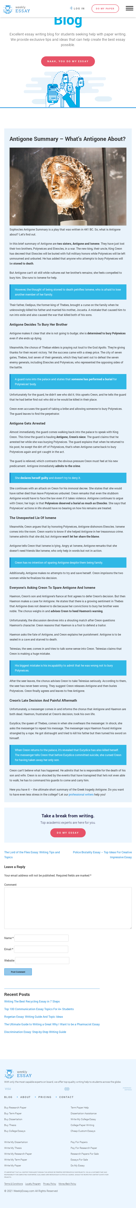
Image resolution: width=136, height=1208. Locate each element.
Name (9, 938)
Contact (66, 1097)
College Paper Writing (82, 1125)
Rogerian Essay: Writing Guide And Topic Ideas (33, 1016)
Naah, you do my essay (68, 61)
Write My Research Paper (18, 1153)
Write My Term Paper (15, 1159)
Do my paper (105, 8)
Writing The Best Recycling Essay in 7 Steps (32, 1001)
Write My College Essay (83, 1119)
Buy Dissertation (13, 1119)
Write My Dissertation (16, 1142)
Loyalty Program (33, 1183)
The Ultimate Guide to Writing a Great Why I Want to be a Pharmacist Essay (52, 1024)
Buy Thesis (10, 1125)
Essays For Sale (79, 1159)
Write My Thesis (13, 1148)
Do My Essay (68, 832)
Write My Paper (12, 1165)
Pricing (45, 1097)
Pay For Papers (79, 1142)
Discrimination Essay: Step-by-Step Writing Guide (35, 1032)
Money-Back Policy (67, 1183)
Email (8, 949)
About (25, 1097)
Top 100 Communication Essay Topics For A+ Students (39, 1009)
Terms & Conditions (13, 1183)
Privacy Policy (49, 1183)
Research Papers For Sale (85, 1153)
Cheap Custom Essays (83, 1131)
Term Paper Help (80, 1107)
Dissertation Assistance (84, 1113)
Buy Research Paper (15, 1107)
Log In (79, 8)
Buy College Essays (14, 1131)
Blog (68, 19)
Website (9, 960)
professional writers (81, 794)
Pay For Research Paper (84, 1148)
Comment (10, 884)
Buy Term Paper (13, 1113)
